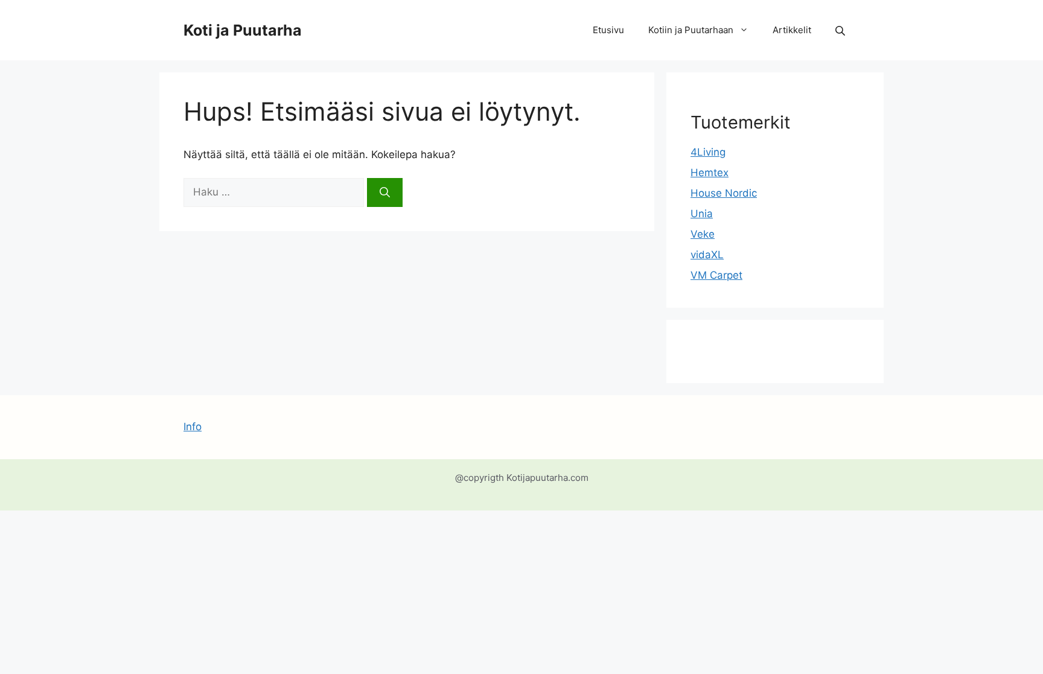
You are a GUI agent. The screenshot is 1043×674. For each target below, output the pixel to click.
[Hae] (385, 192)
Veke (703, 234)
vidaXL (707, 255)
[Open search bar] (841, 30)
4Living (708, 152)
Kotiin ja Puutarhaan (690, 30)
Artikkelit (792, 30)
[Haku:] (275, 192)
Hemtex (710, 173)
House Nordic (724, 193)
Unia (702, 214)
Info (192, 427)
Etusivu (608, 30)
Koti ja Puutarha (242, 30)
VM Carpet (716, 275)
